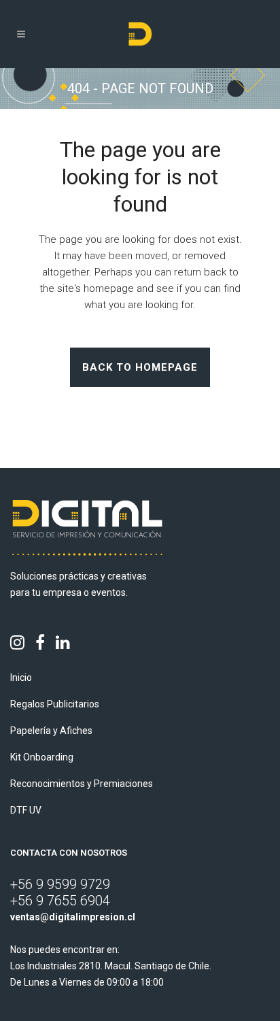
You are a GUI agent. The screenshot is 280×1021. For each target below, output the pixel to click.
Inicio (21, 677)
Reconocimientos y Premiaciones (81, 783)
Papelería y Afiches (51, 730)
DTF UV (25, 810)
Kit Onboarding (41, 757)
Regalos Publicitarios (54, 704)
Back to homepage (140, 367)
